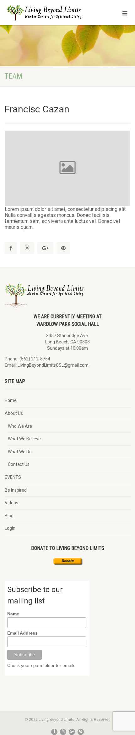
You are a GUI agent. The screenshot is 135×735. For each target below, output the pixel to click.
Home (11, 400)
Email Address (22, 633)
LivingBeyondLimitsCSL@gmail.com (53, 365)
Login (10, 528)
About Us (14, 413)
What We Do (20, 451)
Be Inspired (16, 490)
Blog (9, 515)
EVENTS (13, 477)
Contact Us (19, 464)
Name (13, 613)
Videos (11, 502)
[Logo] (45, 17)
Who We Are (20, 426)
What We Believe (24, 438)
